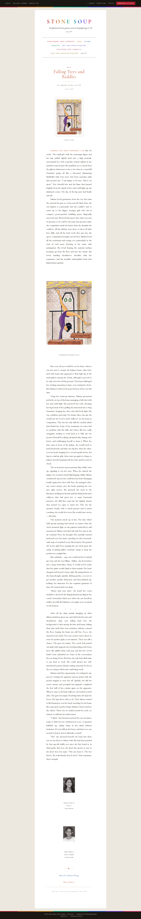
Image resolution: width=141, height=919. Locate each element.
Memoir (56, 45)
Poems (87, 41)
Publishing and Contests (61, 41)
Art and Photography (74, 45)
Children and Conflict (69, 49)
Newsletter (34, 3)
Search (92, 3)
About (8, 3)
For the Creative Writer (64, 53)
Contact (64, 916)
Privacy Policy (76, 916)
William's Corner (20, 3)
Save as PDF (69, 89)
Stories (79, 41)
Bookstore (101, 3)
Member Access (126, 3)
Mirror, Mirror (69, 882)
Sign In (111, 3)
